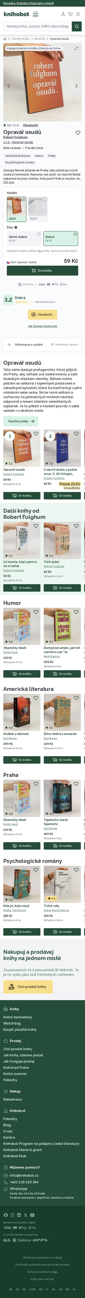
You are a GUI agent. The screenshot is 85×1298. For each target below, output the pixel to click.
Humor (12, 603)
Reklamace (12, 1099)
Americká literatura (28, 689)
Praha (10, 775)
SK (11, 1289)
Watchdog (12, 1023)
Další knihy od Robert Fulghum (24, 514)
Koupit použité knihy (20, 1030)
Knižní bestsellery (17, 1017)
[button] (42, 82)
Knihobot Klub (14, 1156)
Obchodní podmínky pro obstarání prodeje (42, 1264)
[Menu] (78, 14)
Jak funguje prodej (18, 1061)
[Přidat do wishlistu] (78, 132)
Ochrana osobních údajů (42, 1272)
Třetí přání (51, 562)
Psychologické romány (32, 861)
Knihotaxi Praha (16, 1068)
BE (67, 1289)
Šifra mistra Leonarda (60, 734)
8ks (40, 251)
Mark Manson (52, 656)
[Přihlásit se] (63, 14)
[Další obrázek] (76, 86)
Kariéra (9, 1137)
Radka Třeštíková (14, 910)
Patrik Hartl (10, 652)
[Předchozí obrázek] (8, 86)
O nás (8, 1131)
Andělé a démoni (16, 734)
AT (17, 1289)
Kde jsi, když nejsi (16, 906)
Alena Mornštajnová (56, 910)
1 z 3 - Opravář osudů (18, 142)
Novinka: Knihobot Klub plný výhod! (28, 3)
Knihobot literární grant (22, 1150)
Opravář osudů (59, 251)
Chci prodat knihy (17, 1049)
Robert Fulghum (15, 137)
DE (24, 1289)
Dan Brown (10, 738)
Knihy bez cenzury (42, 1279)
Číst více (8, 182)
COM (33, 1289)
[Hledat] (77, 26)
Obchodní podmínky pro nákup (42, 1257)
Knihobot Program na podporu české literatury (41, 1144)
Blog (7, 1125)
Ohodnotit (30, 125)
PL (74, 1289)
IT (47, 1289)
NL (54, 1289)
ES (41, 1289)
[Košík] (70, 14)
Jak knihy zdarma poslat (23, 1055)
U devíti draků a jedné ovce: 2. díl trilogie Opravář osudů (60, 474)
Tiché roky (51, 906)
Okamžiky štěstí (14, 648)
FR (60, 1289)
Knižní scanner (15, 1074)
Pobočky (10, 1080)
